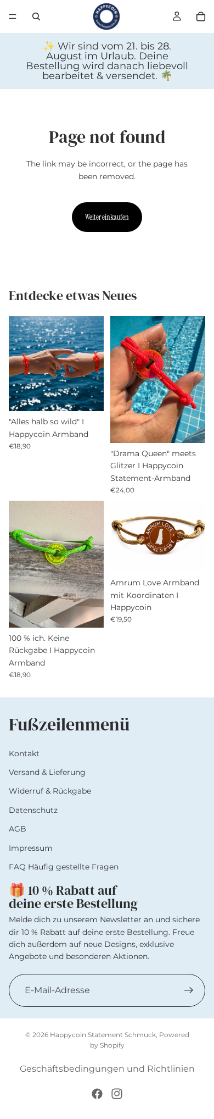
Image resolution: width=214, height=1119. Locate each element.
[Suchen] (36, 16)
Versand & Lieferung (47, 772)
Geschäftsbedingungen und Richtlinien (107, 1068)
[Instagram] (116, 1093)
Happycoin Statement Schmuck (103, 1035)
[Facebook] (97, 1093)
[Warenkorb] (201, 16)
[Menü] (12, 16)
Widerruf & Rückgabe (50, 791)
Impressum (31, 848)
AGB (17, 829)
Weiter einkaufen (107, 217)
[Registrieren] (188, 990)
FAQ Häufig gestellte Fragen (64, 867)
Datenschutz (33, 810)
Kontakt (24, 753)
